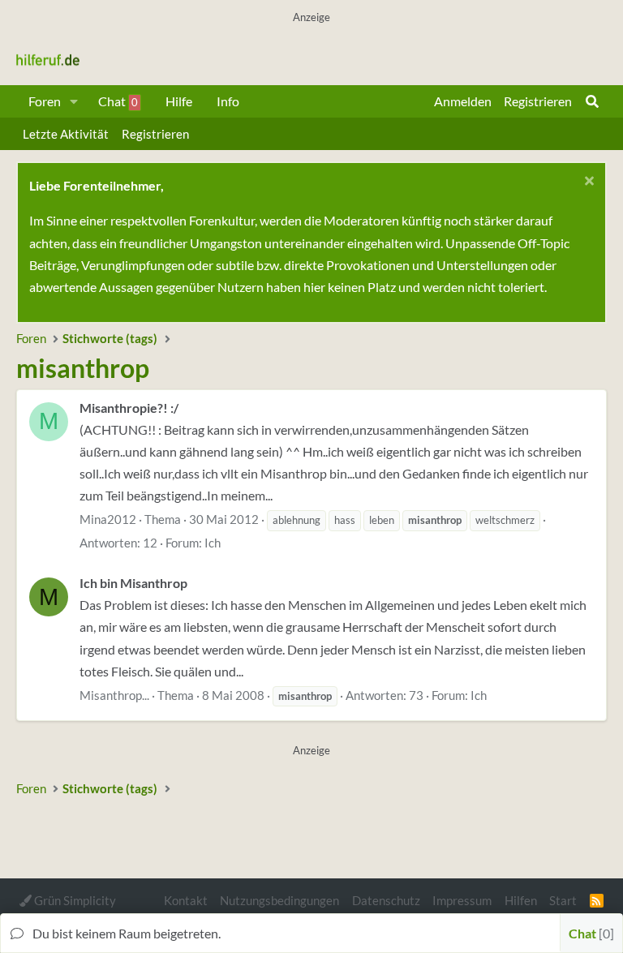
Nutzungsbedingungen (279, 900)
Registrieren (155, 134)
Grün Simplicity (74, 900)
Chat (118, 101)
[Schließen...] (587, 182)
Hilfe (178, 101)
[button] (74, 101)
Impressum (462, 900)
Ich (212, 542)
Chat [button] (589, 933)
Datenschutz (386, 900)
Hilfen (521, 900)
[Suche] (592, 101)
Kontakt (186, 900)
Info (228, 101)
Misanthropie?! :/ (128, 407)
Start (563, 900)
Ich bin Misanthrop (133, 582)
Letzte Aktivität (66, 134)
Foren (44, 101)
